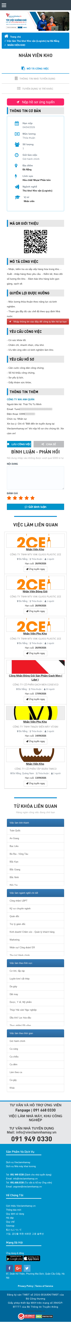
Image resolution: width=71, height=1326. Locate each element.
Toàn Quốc (15, 830)
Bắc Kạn (14, 861)
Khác (12, 1088)
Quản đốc (14, 916)
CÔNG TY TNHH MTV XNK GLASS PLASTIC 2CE (35, 554)
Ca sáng (14, 1049)
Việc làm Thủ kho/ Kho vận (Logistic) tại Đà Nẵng (33, 41)
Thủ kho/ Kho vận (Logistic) (37, 190)
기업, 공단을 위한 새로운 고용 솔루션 (25, 1233)
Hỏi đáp (10, 1217)
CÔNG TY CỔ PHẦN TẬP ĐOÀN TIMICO (36, 769)
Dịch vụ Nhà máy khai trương (21, 1166)
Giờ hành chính (17, 1041)
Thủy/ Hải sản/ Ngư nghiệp (23, 1010)
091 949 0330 (31, 1138)
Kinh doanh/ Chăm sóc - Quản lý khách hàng (32, 932)
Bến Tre (14, 885)
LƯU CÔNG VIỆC (21, 444)
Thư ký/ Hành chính (20, 955)
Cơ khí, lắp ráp (17, 971)
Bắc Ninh (14, 877)
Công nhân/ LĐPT (18, 900)
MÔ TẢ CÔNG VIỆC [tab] (38, 68)
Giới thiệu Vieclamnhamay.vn (21, 1206)
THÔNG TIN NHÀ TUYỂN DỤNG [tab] (37, 78)
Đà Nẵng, (17, 773)
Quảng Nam (28, 773)
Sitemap (10, 1225)
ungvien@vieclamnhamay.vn (27, 1186)
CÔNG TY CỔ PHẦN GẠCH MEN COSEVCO (35, 684)
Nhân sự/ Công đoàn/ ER (22, 947)
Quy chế (10, 1221)
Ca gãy (13, 1080)
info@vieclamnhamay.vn (25, 1178)
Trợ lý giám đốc (18, 924)
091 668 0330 (44, 1110)
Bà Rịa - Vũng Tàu (19, 854)
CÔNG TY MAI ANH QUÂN (20, 399)
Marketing (14, 939)
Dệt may (14, 994)
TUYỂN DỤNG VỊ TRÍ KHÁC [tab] (37, 88)
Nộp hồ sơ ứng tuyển (38, 102)
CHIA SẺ (50, 444)
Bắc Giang (15, 869)
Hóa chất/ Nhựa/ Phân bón (37, 180)
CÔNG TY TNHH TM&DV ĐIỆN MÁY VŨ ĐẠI (35, 726)
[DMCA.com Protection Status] (44, 1316)
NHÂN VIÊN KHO (16, 45)
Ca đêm (13, 1064)
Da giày (13, 986)
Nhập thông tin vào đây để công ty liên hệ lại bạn (40, 321)
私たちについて (14, 1229)
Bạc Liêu (14, 846)
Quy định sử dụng (15, 1214)
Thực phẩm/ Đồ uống (20, 1025)
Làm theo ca (16, 1072)
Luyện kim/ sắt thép (19, 978)
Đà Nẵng (23, 559)
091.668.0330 (17, 1182)
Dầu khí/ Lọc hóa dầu (20, 1017)
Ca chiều (14, 1056)
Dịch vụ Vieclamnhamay (18, 1162)
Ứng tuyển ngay (36, 569)
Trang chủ (15, 37)
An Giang (14, 838)
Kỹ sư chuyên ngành (20, 908)
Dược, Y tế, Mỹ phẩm (21, 1002)
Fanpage (22, 1110)
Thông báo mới (13, 1210)
